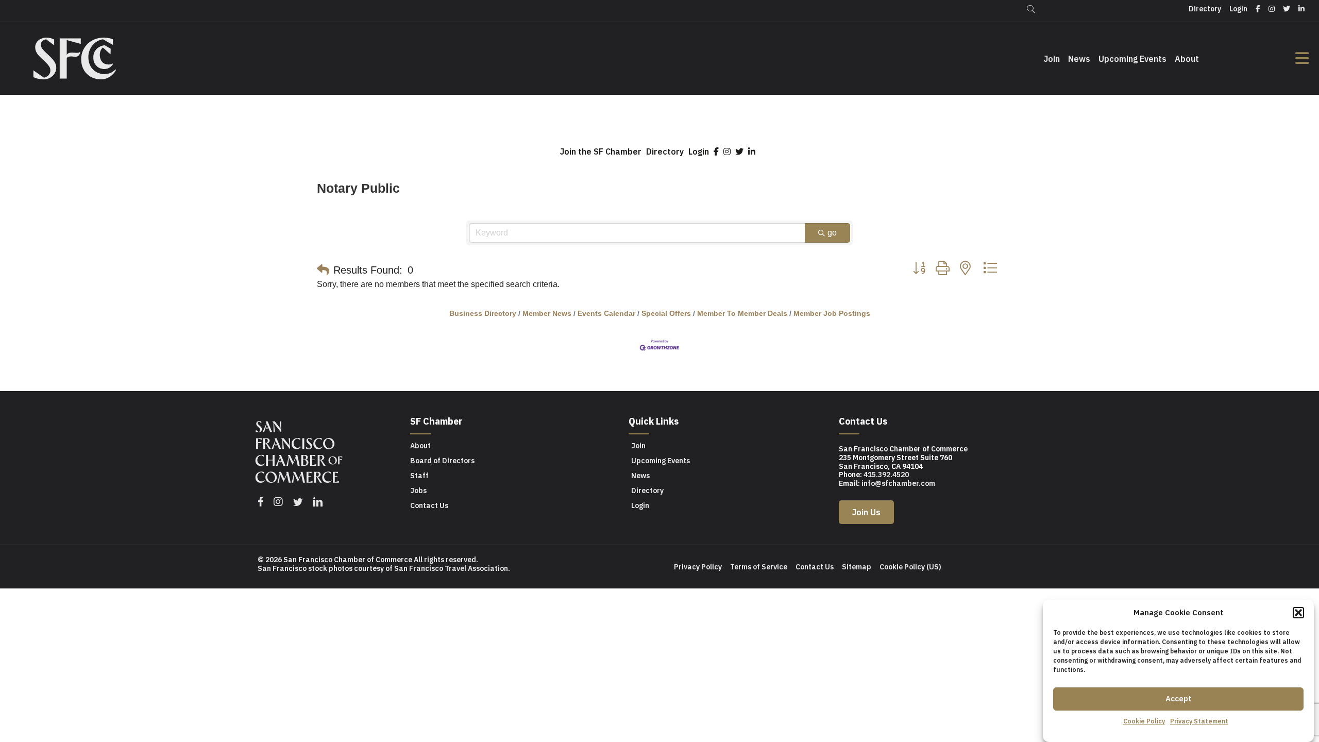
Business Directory (482, 313)
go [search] (832, 232)
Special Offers (666, 313)
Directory (665, 151)
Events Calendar (606, 313)
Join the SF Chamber (600, 151)
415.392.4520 (886, 474)
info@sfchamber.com (898, 483)
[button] (1298, 613)
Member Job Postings (831, 313)
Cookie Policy (1144, 721)
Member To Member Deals (742, 313)
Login (698, 151)
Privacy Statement (1199, 721)
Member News (546, 313)
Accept (1178, 698)
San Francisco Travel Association (451, 568)
